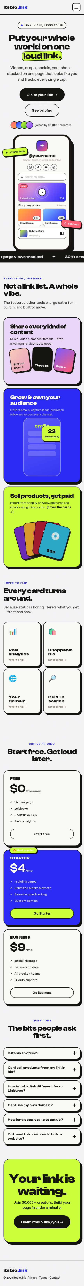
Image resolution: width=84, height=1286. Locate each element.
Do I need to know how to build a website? (35, 1136)
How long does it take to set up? (35, 1120)
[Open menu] (76, 7)
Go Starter (42, 913)
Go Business (42, 993)
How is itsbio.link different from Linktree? (35, 1088)
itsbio (15, 7)
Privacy (32, 1277)
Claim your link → (42, 94)
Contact (54, 1277)
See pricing (42, 110)
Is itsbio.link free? (23, 1053)
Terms (43, 1277)
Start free (42, 834)
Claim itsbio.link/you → (42, 1222)
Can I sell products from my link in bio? (36, 1070)
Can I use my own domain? (30, 1105)
